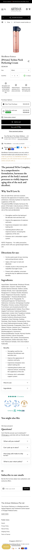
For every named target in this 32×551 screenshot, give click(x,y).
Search (3, 523)
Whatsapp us (5, 435)
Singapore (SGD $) (16, 541)
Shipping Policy (5, 531)
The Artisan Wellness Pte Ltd (12, 503)
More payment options (16, 131)
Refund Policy (5, 529)
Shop (8, 22)
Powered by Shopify (16, 545)
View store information (23, 139)
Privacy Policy (5, 526)
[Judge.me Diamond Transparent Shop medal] (16, 403)
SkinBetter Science (8, 56)
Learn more (4, 514)
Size (2, 70)
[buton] (16, 541)
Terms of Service (5, 534)
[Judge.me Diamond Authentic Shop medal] (7, 403)
